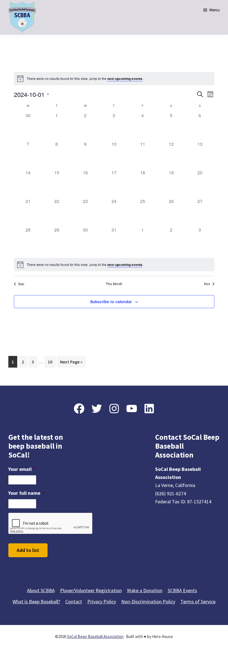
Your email (22, 469)
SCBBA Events (182, 590)
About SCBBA (41, 590)
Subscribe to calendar (111, 301)
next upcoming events (124, 78)
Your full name (26, 493)
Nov (207, 284)
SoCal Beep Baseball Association (95, 636)
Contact (73, 601)
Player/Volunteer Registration (91, 590)
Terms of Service (197, 601)
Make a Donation (144, 590)
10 (52, 362)
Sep (21, 284)
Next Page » (71, 363)
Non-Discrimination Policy (148, 601)
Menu (214, 9)
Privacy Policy (101, 601)
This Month (114, 284)
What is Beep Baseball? (36, 601)
